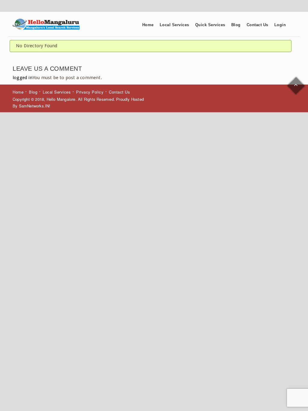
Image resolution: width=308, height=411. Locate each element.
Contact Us (257, 25)
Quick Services (210, 25)
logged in (22, 77)
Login (280, 25)
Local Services (174, 25)
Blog (236, 25)
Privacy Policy (89, 92)
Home (148, 25)
